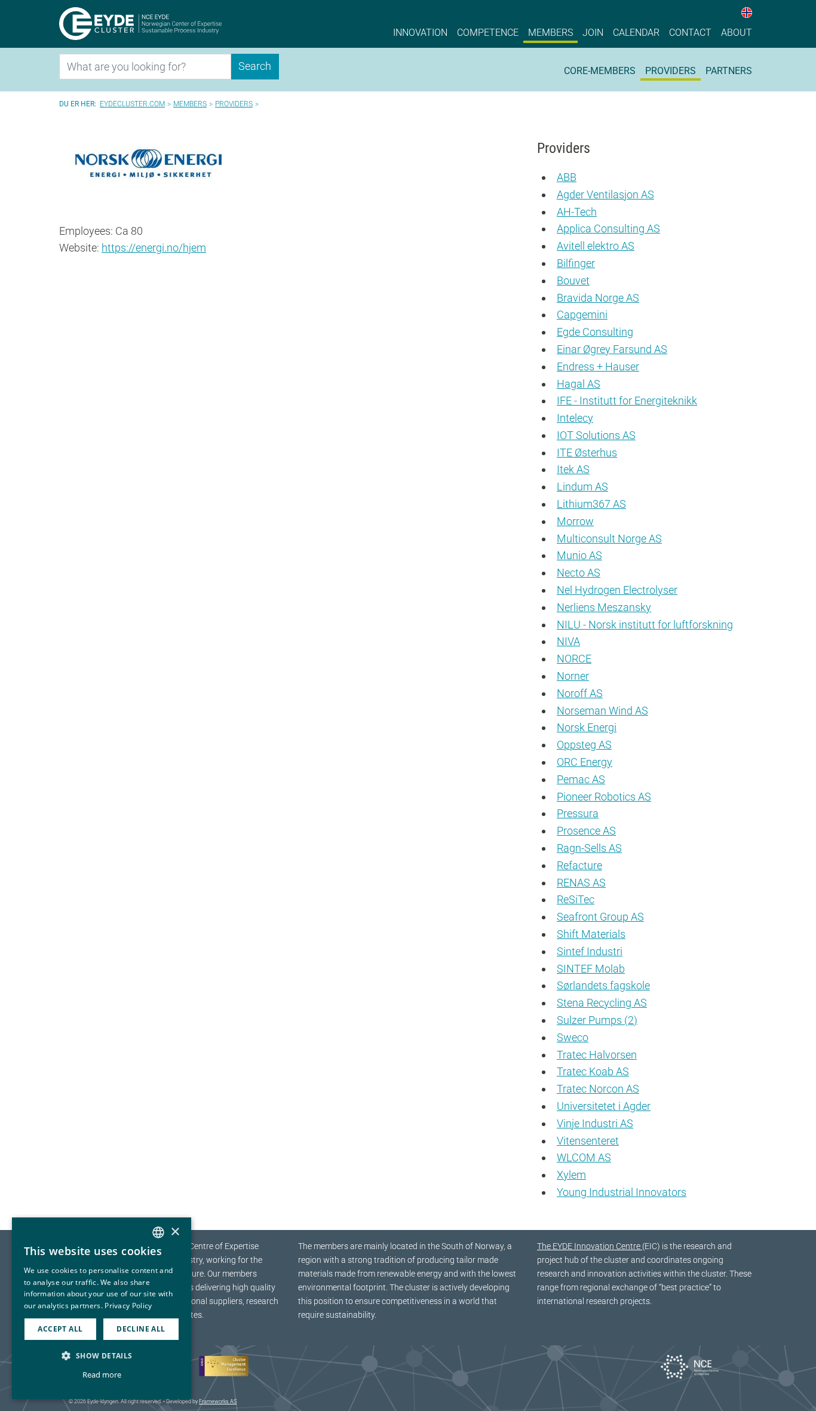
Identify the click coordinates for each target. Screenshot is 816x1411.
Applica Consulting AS (608, 228)
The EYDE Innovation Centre (589, 1246)
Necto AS (578, 572)
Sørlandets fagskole (603, 985)
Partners (728, 70)
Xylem (571, 1174)
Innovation (420, 32)
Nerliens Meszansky (604, 607)
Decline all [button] (140, 1329)
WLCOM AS (584, 1157)
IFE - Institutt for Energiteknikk (627, 400)
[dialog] (101, 1308)
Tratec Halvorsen (597, 1054)
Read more (101, 1374)
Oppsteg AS (584, 744)
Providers (670, 70)
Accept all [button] (60, 1329)
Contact (690, 32)
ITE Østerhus (587, 452)
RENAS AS (581, 882)
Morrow (575, 521)
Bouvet (573, 280)
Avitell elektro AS (595, 246)
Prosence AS (586, 830)
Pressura (578, 813)
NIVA (568, 641)
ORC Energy (584, 762)
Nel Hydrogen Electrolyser (617, 590)
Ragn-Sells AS (589, 848)
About (736, 32)
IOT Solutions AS (596, 435)
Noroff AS (580, 693)
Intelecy (575, 418)
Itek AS (573, 469)
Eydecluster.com (132, 104)
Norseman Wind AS (602, 710)
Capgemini (582, 314)
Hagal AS (578, 384)
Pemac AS (581, 779)
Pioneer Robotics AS (604, 796)
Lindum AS (582, 486)
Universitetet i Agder (604, 1106)
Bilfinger (576, 263)
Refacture (579, 865)
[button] (101, 1355)
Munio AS (579, 555)
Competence (488, 32)
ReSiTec (575, 899)
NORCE (574, 658)
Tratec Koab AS (593, 1071)
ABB (566, 177)
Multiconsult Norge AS (609, 538)
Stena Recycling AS (602, 1002)
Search (254, 66)
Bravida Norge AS (598, 298)
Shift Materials (591, 934)
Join (592, 32)
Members (550, 32)
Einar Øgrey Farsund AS (612, 349)
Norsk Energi (586, 727)
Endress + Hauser (598, 366)
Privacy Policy (128, 1305)
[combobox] (158, 1232)
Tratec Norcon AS (598, 1088)
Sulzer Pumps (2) (597, 1020)
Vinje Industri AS (595, 1123)
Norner (573, 676)
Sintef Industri (589, 951)
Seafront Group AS (600, 916)
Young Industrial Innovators (621, 1192)
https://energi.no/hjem (154, 247)
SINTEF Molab (591, 968)
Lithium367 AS (591, 504)
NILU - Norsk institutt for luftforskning (645, 624)
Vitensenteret (588, 1140)
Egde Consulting (595, 332)
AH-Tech (577, 211)
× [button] (174, 1232)
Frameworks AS (218, 1401)
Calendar (636, 32)
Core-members (600, 70)
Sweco (572, 1037)
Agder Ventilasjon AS (605, 194)
